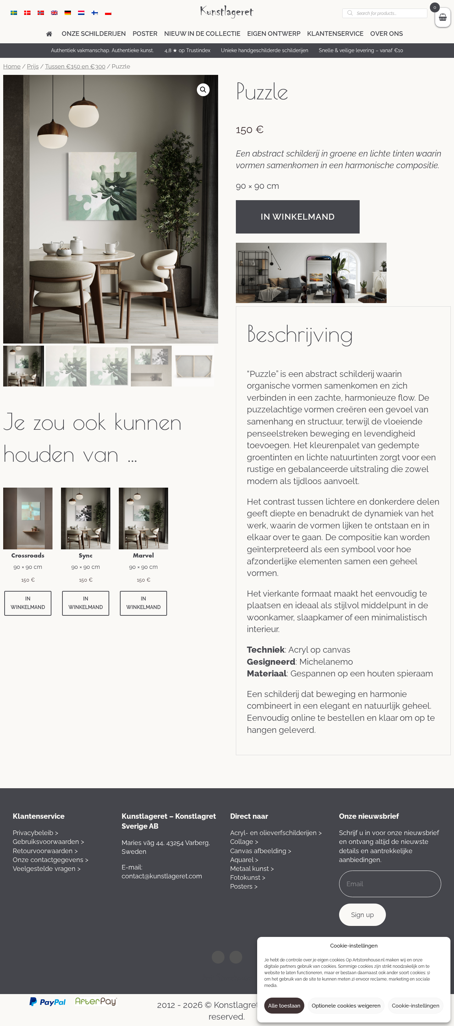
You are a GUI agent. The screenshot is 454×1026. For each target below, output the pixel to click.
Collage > (244, 841)
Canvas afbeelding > (260, 851)
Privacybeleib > (35, 832)
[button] (203, 89)
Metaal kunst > (252, 868)
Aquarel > (244, 859)
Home (12, 66)
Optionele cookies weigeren (346, 1006)
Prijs (33, 66)
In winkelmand (298, 217)
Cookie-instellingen (415, 1006)
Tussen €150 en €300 (75, 66)
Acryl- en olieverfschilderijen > (276, 832)
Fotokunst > (247, 877)
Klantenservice (335, 33)
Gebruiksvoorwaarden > (48, 841)
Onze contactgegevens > (50, 859)
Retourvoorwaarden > (45, 851)
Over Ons (386, 33)
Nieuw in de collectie (202, 33)
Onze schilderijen (94, 33)
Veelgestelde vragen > (47, 868)
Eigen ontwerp (273, 33)
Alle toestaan (284, 1006)
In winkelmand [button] (28, 603)
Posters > (244, 886)
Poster (145, 33)
